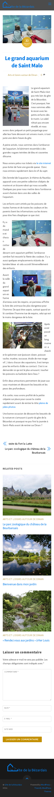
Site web (8, 729)
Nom (7, 708)
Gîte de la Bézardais (13, 785)
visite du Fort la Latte (20, 443)
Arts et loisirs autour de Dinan (22, 75)
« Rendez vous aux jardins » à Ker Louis (26, 640)
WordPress (45, 785)
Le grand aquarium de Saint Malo (27, 62)
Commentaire (11, 672)
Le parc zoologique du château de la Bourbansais (25, 450)
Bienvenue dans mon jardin (20, 584)
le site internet (44, 163)
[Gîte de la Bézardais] (18, 6)
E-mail (8, 718)
